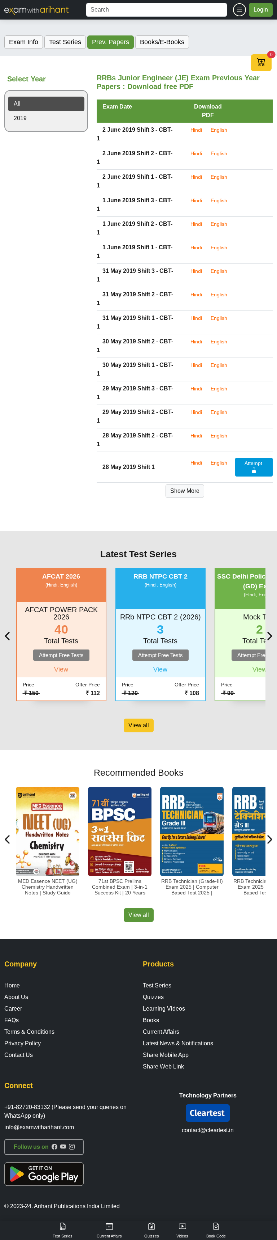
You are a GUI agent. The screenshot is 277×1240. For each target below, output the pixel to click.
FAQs (11, 1020)
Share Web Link (163, 1066)
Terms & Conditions (29, 1032)
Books (151, 1020)
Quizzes (153, 997)
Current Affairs (161, 1032)
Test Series (157, 985)
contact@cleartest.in (208, 1130)
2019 (20, 118)
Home (12, 985)
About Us (16, 997)
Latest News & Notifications (178, 1043)
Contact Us (18, 1055)
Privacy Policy (22, 1043)
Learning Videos (164, 1009)
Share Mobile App (166, 1055)
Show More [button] (184, 491)
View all (138, 725)
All (17, 104)
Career (13, 1009)
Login (261, 10)
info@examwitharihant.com (39, 1127)
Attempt (254, 463)
